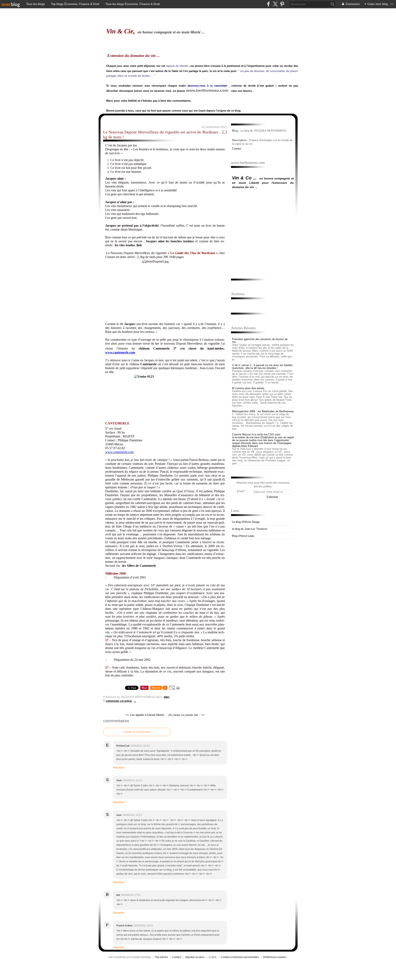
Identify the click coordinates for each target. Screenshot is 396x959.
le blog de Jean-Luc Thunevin (249, 528)
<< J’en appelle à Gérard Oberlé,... (146, 714)
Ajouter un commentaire (137, 731)
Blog (235, 130)
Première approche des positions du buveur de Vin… (260, 341)
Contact (236, 148)
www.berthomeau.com (207, 90)
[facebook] (268, 4)
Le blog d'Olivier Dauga (245, 521)
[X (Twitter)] (275, 4)
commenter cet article (119, 701)
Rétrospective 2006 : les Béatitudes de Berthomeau (263, 411)
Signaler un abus (195, 957)
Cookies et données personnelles (240, 957)
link (139, 245)
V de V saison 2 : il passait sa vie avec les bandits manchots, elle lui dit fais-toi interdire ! (262, 367)
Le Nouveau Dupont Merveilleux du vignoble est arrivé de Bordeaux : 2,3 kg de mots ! (165, 134)
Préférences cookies (274, 957)
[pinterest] (282, 4)
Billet (166, 697)
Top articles (161, 957)
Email (240, 491)
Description (240, 140)
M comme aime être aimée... (249, 388)
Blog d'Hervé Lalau (243, 535)
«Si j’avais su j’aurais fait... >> (186, 714)
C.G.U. (213, 957)
